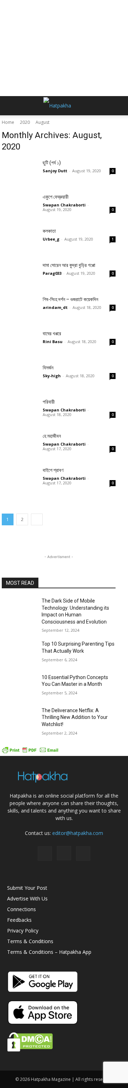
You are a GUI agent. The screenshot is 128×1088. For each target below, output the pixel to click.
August (42, 122)
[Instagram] (64, 853)
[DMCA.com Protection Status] (30, 1049)
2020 (25, 122)
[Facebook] (45, 853)
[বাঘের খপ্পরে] (19, 342)
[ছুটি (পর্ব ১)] (19, 171)
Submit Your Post (27, 887)
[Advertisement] (64, 48)
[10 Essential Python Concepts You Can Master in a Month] (19, 686)
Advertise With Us (27, 898)
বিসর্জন (48, 367)
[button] (12, 105)
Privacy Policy (22, 930)
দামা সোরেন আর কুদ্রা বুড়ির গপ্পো (69, 265)
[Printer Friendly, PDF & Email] (30, 752)
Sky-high (52, 375)
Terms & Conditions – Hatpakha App (49, 951)
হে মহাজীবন (52, 436)
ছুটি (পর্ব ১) (52, 162)
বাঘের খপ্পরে (52, 333)
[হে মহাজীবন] (19, 444)
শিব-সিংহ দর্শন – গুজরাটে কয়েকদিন (70, 299)
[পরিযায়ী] (19, 410)
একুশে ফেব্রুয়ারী (56, 197)
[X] (83, 853)
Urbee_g (51, 239)
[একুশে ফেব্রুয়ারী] (19, 205)
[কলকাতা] (19, 239)
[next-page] (37, 519)
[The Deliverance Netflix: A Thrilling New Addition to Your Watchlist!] (19, 719)
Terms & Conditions (30, 941)
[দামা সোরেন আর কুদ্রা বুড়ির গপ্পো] (19, 274)
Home (8, 122)
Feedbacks (19, 919)
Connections (21, 909)
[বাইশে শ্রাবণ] (19, 479)
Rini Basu (53, 341)
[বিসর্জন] (19, 376)
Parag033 (52, 273)
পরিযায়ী (49, 402)
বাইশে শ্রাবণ (53, 470)
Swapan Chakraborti (64, 204)
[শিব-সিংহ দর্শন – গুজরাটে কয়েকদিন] (19, 308)
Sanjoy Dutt (55, 170)
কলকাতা (49, 231)
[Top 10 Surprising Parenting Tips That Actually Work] (19, 652)
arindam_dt (55, 307)
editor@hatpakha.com (77, 833)
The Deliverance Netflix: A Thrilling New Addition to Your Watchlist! (75, 717)
